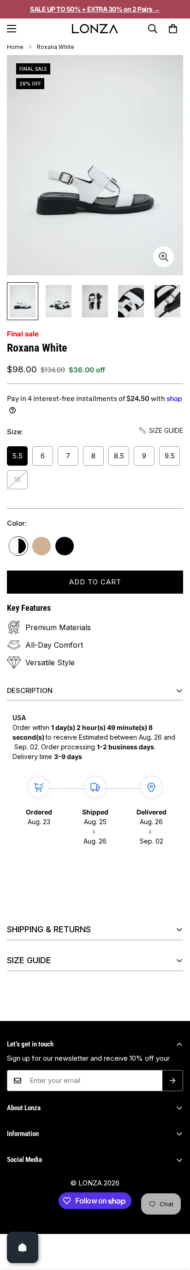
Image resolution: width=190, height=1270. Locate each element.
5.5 (17, 455)
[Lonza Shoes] (95, 28)
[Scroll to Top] (173, 1230)
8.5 (119, 455)
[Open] (22, 1247)
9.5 (170, 455)
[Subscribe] (172, 1080)
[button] (173, 28)
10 (17, 479)
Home (15, 46)
